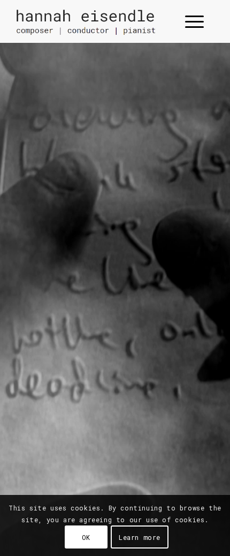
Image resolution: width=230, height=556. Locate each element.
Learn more (139, 537)
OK (86, 537)
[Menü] (189, 21)
